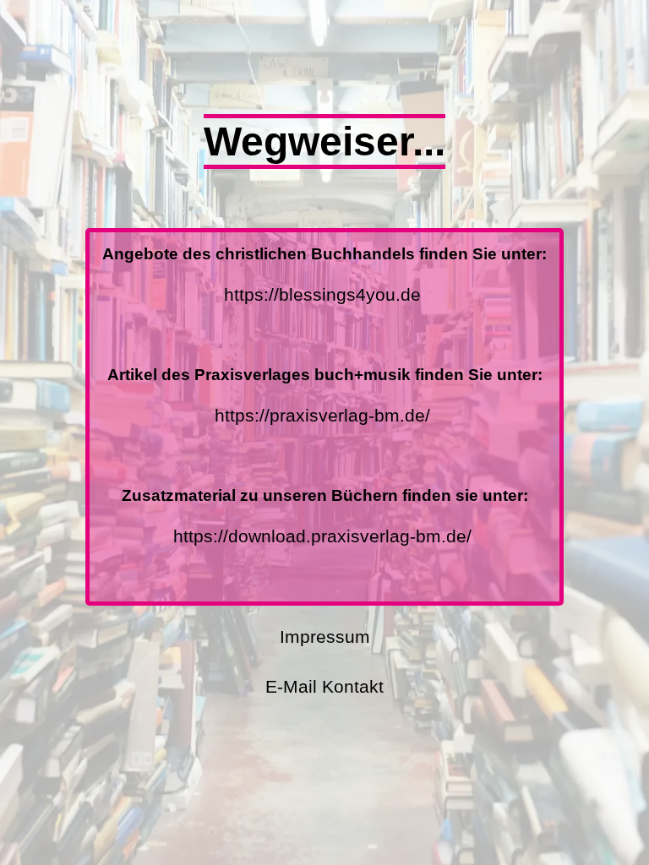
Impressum (325, 636)
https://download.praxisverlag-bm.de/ (322, 536)
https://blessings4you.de (322, 294)
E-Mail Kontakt (324, 686)
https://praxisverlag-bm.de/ (322, 415)
